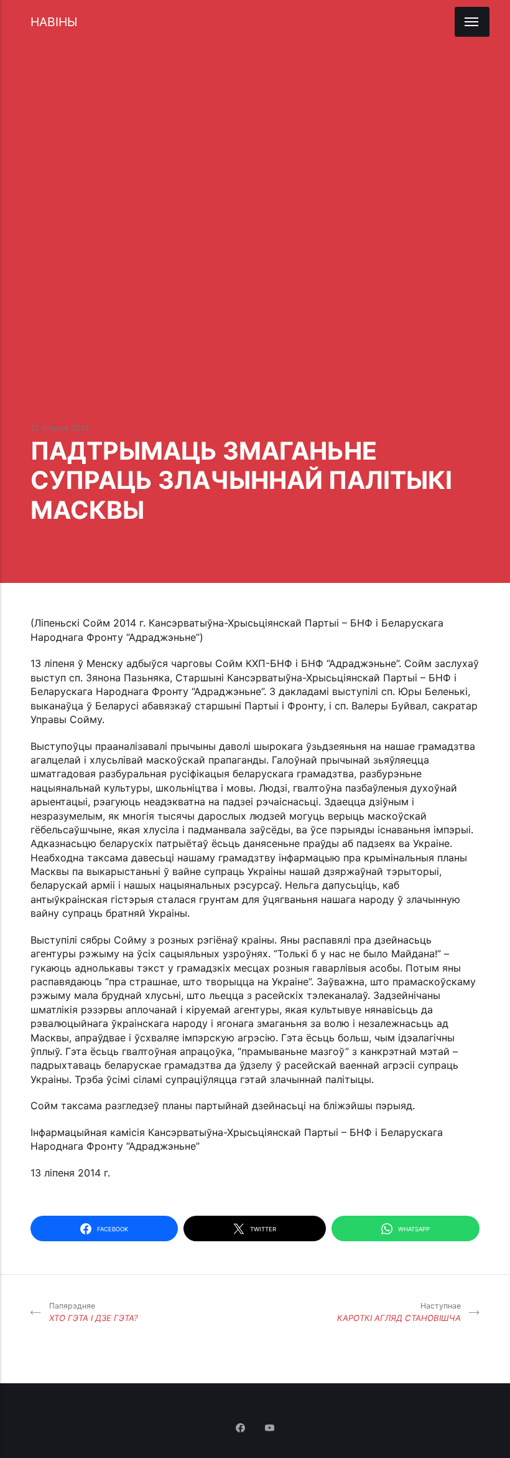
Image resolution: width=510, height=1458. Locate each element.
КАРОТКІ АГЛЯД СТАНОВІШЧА (399, 1312)
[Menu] (472, 22)
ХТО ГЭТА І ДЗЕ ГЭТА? (93, 1312)
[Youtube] (270, 1428)
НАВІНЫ (53, 21)
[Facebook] (241, 1428)
